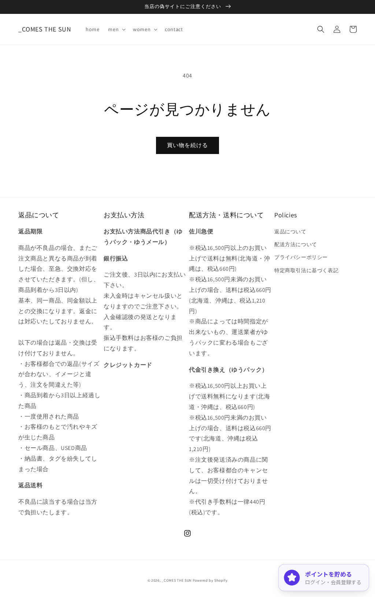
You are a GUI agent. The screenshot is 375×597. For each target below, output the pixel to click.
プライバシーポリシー (301, 257)
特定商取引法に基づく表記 (306, 270)
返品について (290, 231)
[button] (116, 29)
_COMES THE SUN (176, 580)
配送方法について (295, 244)
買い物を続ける (187, 145)
